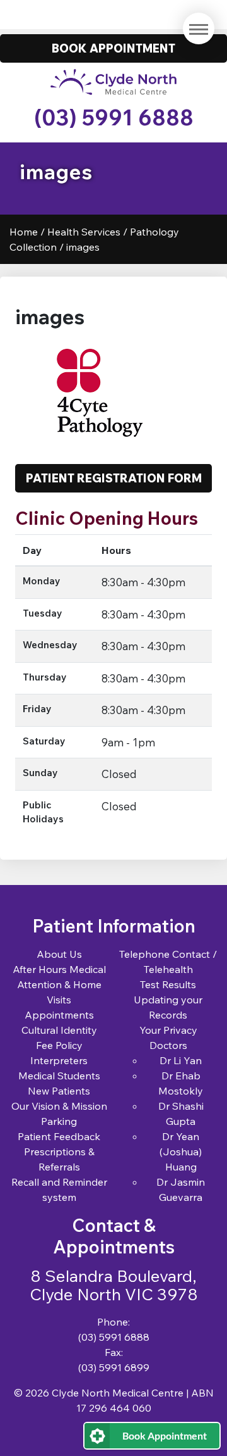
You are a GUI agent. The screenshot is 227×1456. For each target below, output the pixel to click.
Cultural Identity (59, 1030)
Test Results (168, 984)
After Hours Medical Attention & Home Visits (59, 984)
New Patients (59, 1090)
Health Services (83, 231)
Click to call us (114, 14)
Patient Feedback (59, 1136)
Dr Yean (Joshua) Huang (181, 1151)
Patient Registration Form (114, 478)
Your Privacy (168, 1030)
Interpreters (59, 1060)
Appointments (59, 1014)
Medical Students (59, 1075)
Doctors (168, 1045)
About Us (59, 954)
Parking (59, 1121)
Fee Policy (59, 1045)
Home (23, 231)
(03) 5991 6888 (114, 117)
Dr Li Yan (181, 1060)
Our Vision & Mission (59, 1106)
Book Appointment (164, 1435)
